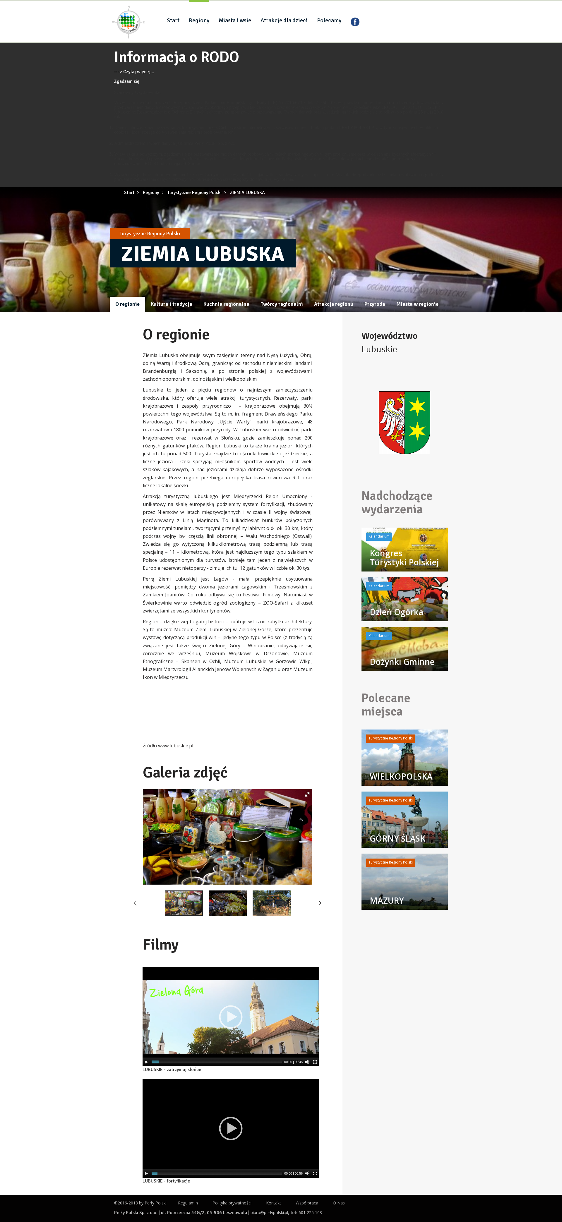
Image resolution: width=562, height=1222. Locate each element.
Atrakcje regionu (333, 304)
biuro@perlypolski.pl (269, 1212)
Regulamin (188, 1203)
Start (173, 20)
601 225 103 (310, 1212)
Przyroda (374, 304)
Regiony (199, 20)
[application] (231, 1016)
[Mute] (307, 1062)
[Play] (146, 1062)
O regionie (127, 304)
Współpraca (307, 1203)
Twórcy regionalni (282, 304)
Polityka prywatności (232, 1203)
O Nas (339, 1203)
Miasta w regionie (417, 304)
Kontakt (273, 1203)
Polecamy (329, 20)
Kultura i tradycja (171, 304)
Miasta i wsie (235, 20)
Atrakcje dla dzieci (284, 20)
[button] (307, 794)
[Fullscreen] (315, 1062)
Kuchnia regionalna (226, 304)
